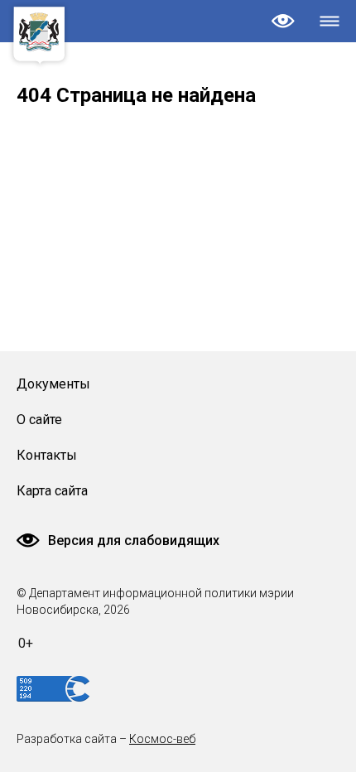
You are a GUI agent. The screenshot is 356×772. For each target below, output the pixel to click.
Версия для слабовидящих (133, 540)
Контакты (47, 455)
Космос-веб (162, 738)
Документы (53, 384)
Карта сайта (52, 491)
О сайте (39, 419)
